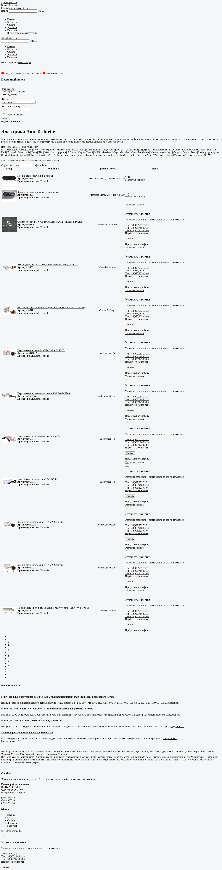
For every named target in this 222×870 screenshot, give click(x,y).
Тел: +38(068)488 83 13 (137, 228)
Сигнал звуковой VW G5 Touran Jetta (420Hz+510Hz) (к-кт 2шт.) (50, 221)
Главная (11, 19)
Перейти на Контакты (136, 233)
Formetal (11, 152)
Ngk (169, 152)
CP (122, 149)
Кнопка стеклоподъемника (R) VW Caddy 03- (40, 522)
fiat (214, 149)
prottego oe (213, 152)
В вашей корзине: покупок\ (15, 6)
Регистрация (30, 33)
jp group (62, 152)
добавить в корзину (135, 180)
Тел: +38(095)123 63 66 (137, 230)
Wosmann (194, 155)
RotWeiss (32, 155)
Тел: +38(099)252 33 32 (137, 225)
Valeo (162, 155)
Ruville (42, 155)
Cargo (105, 149)
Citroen (10, 147)
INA (40, 152)
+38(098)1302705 (34, 73)
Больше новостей (10, 741)
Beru (68, 149)
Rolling (23, 155)
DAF (128, 149)
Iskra (46, 152)
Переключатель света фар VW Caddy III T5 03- (41, 350)
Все (3, 147)
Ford (3, 152)
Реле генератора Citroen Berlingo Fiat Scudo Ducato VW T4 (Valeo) (51, 307)
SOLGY (58, 155)
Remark (5, 155)
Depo (142, 149)
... (9, 661)
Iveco (53, 152)
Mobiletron (143, 152)
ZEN (203, 155)
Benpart (60, 149)
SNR (50, 155)
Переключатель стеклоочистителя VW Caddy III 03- (44, 393)
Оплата (11, 24)
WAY (185, 155)
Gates (20, 152)
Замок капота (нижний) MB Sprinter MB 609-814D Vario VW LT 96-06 (53, 607)
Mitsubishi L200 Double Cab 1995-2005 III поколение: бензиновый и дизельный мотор (47, 708)
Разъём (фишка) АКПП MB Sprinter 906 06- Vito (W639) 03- (47, 264)
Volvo (170, 155)
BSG (82, 149)
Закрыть (130, 239)
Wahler (177, 155)
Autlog (29, 149)
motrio (163, 152)
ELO (171, 149)
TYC (138, 155)
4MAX (10, 149)
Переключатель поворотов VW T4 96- (36, 479)
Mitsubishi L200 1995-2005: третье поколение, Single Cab (31, 720)
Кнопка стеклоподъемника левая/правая (38, 192)
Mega (115, 152)
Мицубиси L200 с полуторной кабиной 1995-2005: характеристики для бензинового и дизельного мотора (57, 697)
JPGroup (71, 152)
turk (132, 155)
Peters (194, 152)
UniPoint (147, 155)
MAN (97, 152)
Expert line (187, 149)
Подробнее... (173, 702)
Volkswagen (32, 147)
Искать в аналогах (15, 114)
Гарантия (12, 30)
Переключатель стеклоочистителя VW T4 (38, 436)
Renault (14, 155)
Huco (34, 152)
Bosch (75, 149)
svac (66, 155)
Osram (186, 152)
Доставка (12, 27)
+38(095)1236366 (13, 73)
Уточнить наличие (134, 204)
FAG (196, 149)
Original (177, 152)
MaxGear (106, 152)
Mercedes (20, 147)
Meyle (133, 152)
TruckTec (124, 155)
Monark (154, 152)
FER (209, 149)
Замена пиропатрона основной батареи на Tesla (27, 732)
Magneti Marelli (85, 152)
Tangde (80, 155)
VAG (155, 155)
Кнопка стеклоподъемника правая (35, 175)
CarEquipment (93, 149)
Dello (135, 149)
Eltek (177, 149)
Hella (27, 152)
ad (16, 149)
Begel (52, 149)
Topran (89, 155)
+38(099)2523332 (54, 73)
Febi (203, 149)
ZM (209, 155)
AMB (22, 149)
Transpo (98, 155)
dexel (148, 149)
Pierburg (202, 152)
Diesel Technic (160, 149)
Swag (72, 155)
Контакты (12, 22)
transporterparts (111, 155)
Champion (114, 149)
